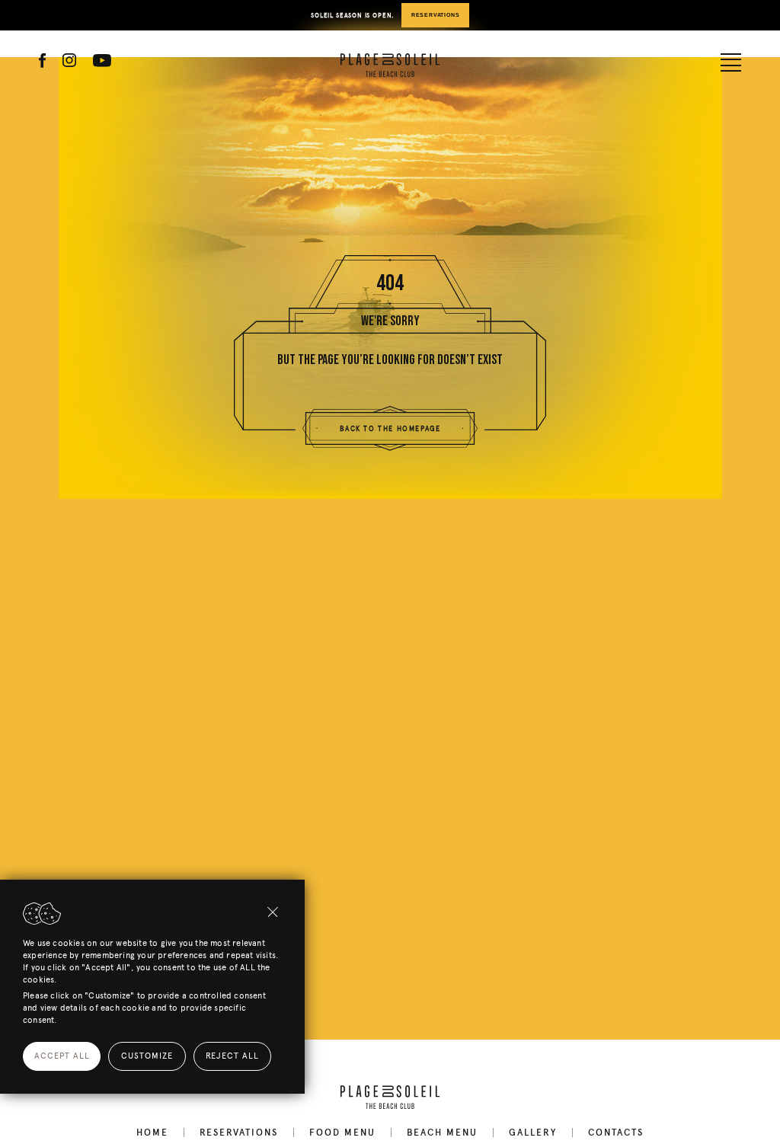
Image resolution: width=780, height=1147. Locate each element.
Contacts (616, 1132)
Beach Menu (442, 1132)
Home (152, 1132)
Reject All (232, 1056)
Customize (147, 1056)
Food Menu (342, 1132)
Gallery (533, 1132)
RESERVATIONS (435, 15)
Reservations (239, 1132)
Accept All (62, 1056)
